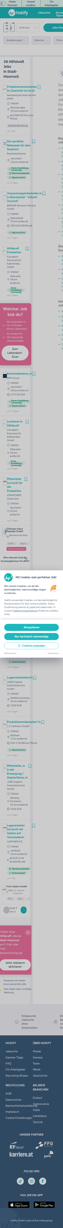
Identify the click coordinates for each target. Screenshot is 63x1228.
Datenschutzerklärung (25, 610)
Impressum (53, 653)
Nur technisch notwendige (31, 636)
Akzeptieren (31, 627)
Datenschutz (10, 653)
